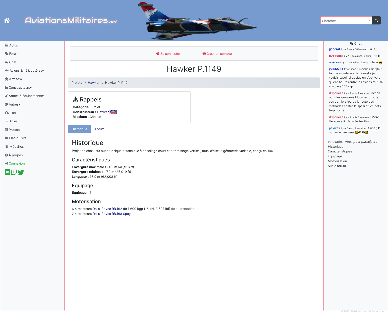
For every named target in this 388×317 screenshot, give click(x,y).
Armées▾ (15, 79)
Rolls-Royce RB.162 (107, 209)
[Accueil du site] (7, 20)
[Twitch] (14, 174)
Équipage (335, 156)
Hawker (93, 82)
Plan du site (17, 138)
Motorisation (337, 161)
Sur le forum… (338, 166)
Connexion (16, 163)
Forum (13, 53)
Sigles (13, 121)
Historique (79, 129)
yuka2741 (336, 68)
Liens (13, 112)
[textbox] (345, 20)
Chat (12, 62)
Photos (14, 130)
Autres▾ (14, 104)
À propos (15, 155)
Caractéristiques (340, 151)
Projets (77, 82)
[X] (21, 174)
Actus (13, 45)
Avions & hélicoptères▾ (26, 70)
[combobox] (346, 20)
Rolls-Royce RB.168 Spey (112, 214)
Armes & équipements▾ (26, 96)
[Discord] (7, 174)
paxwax (334, 128)
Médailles (16, 146)
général (334, 49)
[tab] (79, 129)
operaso (335, 62)
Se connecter (169, 53)
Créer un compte (219, 53)
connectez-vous (340, 141)
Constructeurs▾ (20, 87)
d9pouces (336, 55)
